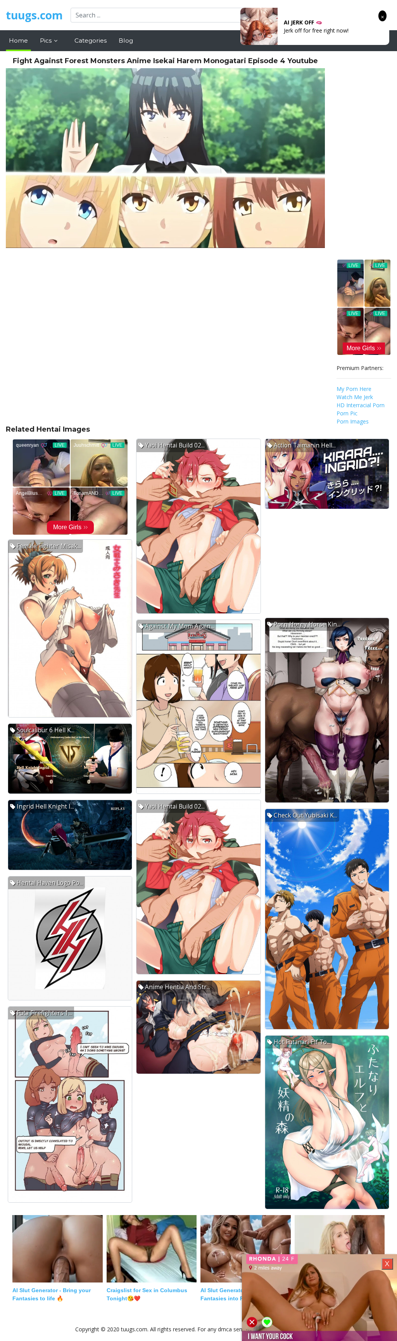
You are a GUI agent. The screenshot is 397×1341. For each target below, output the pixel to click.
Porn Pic (347, 413)
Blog (126, 40)
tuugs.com (34, 15)
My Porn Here (354, 388)
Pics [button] (46, 40)
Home (18, 40)
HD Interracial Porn (361, 405)
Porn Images (353, 421)
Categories (90, 40)
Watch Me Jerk (355, 397)
